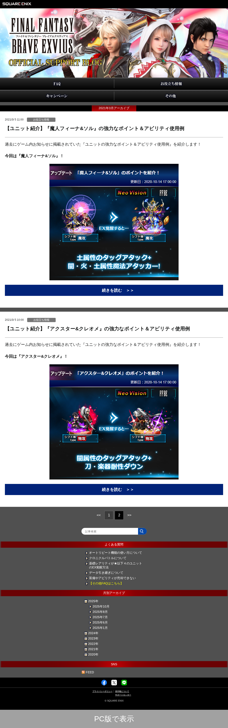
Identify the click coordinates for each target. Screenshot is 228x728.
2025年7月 (100, 617)
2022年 (93, 644)
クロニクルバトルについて (107, 558)
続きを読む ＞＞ (118, 290)
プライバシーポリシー (102, 691)
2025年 (93, 601)
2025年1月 (100, 628)
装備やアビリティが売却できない (112, 578)
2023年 (93, 638)
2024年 (93, 633)
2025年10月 (101, 606)
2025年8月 (100, 612)
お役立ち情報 (41, 119)
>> (129, 515)
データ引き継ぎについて (106, 572)
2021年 (93, 649)
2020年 (93, 654)
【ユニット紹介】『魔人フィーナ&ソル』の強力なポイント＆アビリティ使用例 (94, 128)
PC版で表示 (114, 719)
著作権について (122, 691)
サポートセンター (123, 695)
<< (99, 515)
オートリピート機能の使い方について (115, 552)
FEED (90, 672)
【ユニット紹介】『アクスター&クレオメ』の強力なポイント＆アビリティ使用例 (97, 328)
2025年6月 (100, 622)
